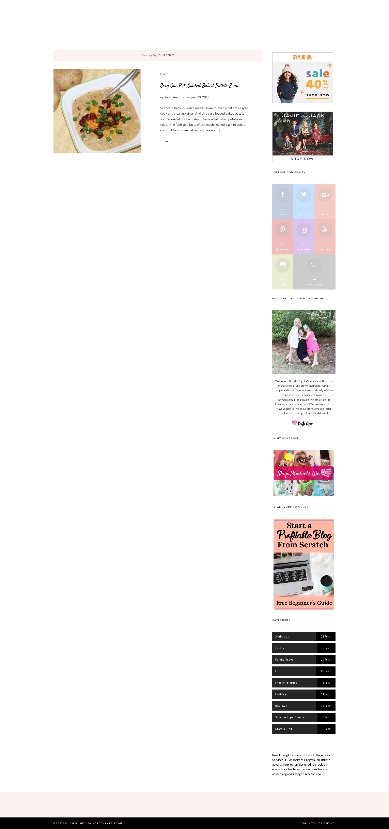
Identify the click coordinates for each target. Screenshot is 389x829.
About (133, 4)
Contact (254, 4)
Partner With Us (158, 4)
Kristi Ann (172, 97)
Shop (271, 4)
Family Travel (363, 31)
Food (164, 74)
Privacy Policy (191, 4)
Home (117, 4)
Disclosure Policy (225, 4)
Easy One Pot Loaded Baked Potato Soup (199, 85)
